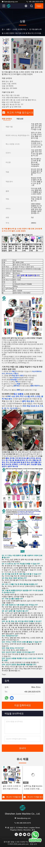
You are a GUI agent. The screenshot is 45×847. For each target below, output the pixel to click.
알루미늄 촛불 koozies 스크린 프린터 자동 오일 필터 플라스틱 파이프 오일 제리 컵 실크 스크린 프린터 (12, 787)
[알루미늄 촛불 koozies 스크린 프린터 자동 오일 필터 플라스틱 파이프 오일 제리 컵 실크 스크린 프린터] (12, 775)
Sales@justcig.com (11, 2)
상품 (8, 29)
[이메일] (11, 697)
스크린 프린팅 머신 (19, 29)
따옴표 (39, 6)
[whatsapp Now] (35, 841)
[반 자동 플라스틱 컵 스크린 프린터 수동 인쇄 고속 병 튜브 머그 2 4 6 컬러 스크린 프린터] (27, 54)
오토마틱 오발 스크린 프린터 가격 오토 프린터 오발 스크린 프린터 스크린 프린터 (33, 787)
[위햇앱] (6, 698)
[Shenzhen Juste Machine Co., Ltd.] (11, 6)
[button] (6, 68)
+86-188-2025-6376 (35, 2)
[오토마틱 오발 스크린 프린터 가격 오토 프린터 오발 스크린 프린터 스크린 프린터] (33, 775)
